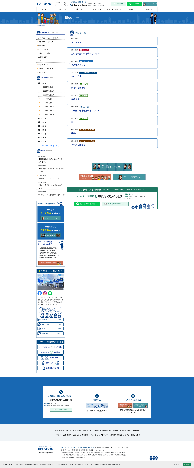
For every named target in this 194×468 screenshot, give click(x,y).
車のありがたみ (78, 145)
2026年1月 (47, 114)
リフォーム (97, 9)
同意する (187, 464)
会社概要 (85, 435)
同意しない (177, 464)
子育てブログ (43, 65)
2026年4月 (47, 103)
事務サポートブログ (45, 42)
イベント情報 (43, 49)
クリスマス (76, 42)
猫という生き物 (78, 87)
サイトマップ (103, 435)
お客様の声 (67, 435)
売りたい (62, 9)
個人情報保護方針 (116, 435)
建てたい (79, 9)
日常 (40, 61)
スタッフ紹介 (126, 430)
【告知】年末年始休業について (85, 110)
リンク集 (93, 435)
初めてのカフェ (78, 65)
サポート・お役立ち (114, 9)
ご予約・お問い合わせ (132, 435)
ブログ (58, 435)
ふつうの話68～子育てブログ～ (85, 53)
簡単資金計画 (106, 430)
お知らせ (76, 435)
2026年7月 (47, 91)
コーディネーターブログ (47, 68)
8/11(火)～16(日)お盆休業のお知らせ (51, 195)
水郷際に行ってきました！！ (48, 178)
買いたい (45, 9)
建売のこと (76, 133)
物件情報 (41, 45)
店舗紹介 (131, 9)
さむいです (76, 76)
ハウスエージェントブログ (48, 38)
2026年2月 (47, 110)
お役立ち (41, 72)
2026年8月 (47, 87)
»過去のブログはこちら (50, 146)
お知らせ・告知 (44, 53)
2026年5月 (47, 99)
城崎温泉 (75, 99)
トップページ (59, 430)
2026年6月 (47, 95)
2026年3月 (47, 107)
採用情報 (149, 9)
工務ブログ (42, 57)
